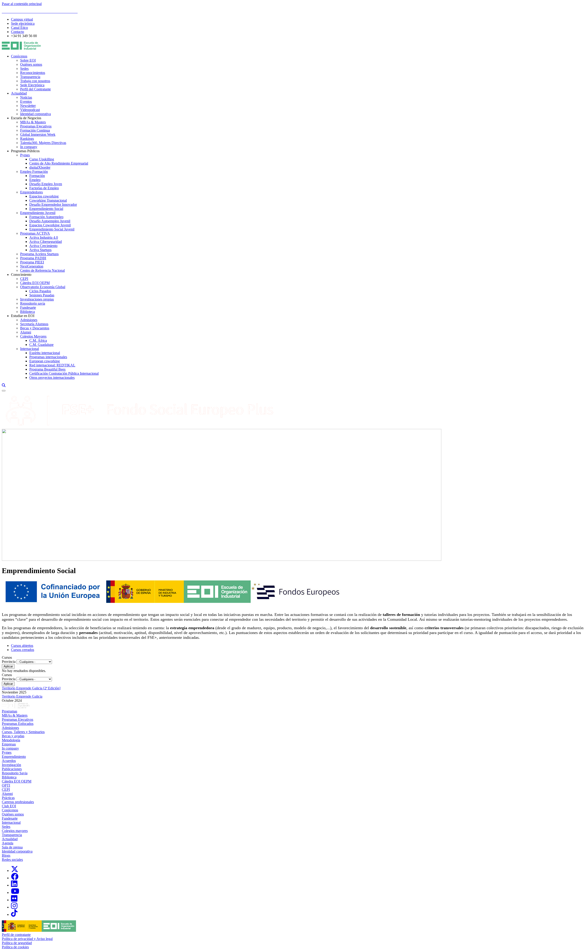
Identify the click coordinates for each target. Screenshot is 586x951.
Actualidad (19, 93)
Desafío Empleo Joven (45, 184)
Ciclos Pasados (40, 291)
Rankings (27, 139)
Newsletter (28, 106)
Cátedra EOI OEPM (35, 283)
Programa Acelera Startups (39, 254)
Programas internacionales (48, 357)
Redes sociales (12, 860)
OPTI (6, 785)
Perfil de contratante (16, 935)
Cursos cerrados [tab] (22, 650)
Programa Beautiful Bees (47, 369)
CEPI (24, 279)
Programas (9, 711)
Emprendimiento (14, 757)
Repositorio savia (32, 303)
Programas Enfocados (17, 724)
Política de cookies (15, 947)
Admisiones (28, 320)
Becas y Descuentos (34, 328)
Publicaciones (12, 769)
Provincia (9, 662)
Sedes (24, 68)
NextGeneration (31, 266)
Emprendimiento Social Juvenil (51, 229)
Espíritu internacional (44, 353)
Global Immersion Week (37, 134)
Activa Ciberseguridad (45, 242)
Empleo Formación (34, 171)
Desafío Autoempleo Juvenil (49, 221)
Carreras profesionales (18, 802)
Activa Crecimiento (43, 246)
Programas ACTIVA (35, 233)
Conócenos (19, 56)
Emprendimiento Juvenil (37, 213)
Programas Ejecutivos (36, 126)
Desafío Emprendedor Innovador (53, 204)
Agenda (7, 843)
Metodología (11, 740)
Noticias (26, 97)
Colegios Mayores (33, 336)
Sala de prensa (12, 847)
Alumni (25, 332)
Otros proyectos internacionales (52, 377)
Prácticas (8, 798)
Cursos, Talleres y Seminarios (23, 732)
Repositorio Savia (14, 773)
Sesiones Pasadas (41, 295)
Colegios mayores (15, 831)
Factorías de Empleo (44, 188)
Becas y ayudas (13, 736)
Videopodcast (30, 110)
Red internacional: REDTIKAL (52, 365)
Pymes (25, 155)
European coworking (44, 361)
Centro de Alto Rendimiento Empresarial (58, 163)
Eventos (26, 101)
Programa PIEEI (32, 262)
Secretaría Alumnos (34, 324)
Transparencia (30, 77)
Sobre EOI (28, 60)
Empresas (9, 744)
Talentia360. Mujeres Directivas (43, 143)
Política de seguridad (17, 943)
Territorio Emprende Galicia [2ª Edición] (31, 688)
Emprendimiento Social (46, 209)
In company (28, 147)
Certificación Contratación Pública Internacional (64, 373)
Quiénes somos (31, 64)
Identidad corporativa (35, 114)
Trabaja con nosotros (35, 81)
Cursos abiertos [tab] (22, 646)
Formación (37, 176)
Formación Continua (35, 130)
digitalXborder (39, 167)
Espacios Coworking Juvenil (50, 225)
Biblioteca (27, 312)
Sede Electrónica (32, 85)
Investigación (11, 765)
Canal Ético (19, 28)
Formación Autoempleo (46, 217)
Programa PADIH (33, 258)
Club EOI (9, 806)
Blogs (6, 855)
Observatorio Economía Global (42, 287)
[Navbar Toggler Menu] (3, 390)
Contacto (17, 32)
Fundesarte (28, 307)
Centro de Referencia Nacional (42, 270)
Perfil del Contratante (35, 89)
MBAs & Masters (33, 122)
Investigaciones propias (37, 299)
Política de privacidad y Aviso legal (27, 939)
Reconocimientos (32, 73)
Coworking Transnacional (48, 200)
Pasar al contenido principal (22, 4)
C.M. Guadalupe (41, 345)
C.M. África (38, 340)
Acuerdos (9, 761)
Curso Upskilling (41, 159)
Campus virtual (22, 19)
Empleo (35, 180)
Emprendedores (31, 192)
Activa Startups (40, 250)
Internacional (29, 349)
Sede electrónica (23, 23)
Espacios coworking (44, 196)
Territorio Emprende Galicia (22, 696)
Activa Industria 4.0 (43, 237)
